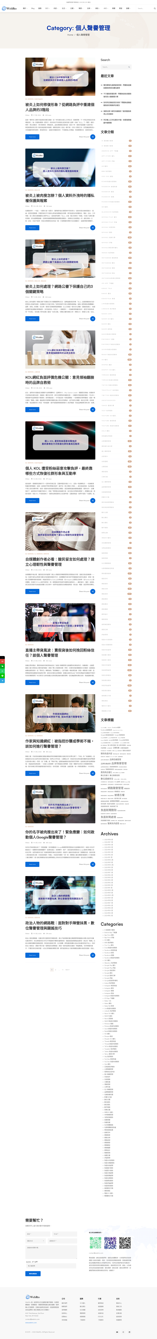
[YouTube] (117, 1332)
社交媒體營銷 (116, 563)
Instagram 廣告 (116, 263)
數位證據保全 (107, 778)
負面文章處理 (116, 665)
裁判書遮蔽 (124, 798)
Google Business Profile (117, 730)
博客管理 (116, 471)
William (27, 115)
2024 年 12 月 (108, 890)
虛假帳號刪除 (116, 624)
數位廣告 (116, 517)
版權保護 (116, 558)
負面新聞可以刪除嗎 (105, 813)
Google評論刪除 (104, 737)
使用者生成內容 (116, 446)
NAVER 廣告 (116, 324)
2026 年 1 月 (108, 857)
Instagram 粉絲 (116, 273)
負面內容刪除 (111, 804)
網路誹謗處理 (111, 791)
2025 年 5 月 (108, 877)
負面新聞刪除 (109, 810)
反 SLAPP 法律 (113, 756)
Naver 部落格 (116, 329)
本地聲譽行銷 (104, 782)
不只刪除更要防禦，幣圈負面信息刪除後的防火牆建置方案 (117, 95)
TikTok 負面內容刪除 (116, 385)
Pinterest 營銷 (116, 339)
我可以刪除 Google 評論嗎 (118, 772)
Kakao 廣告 (116, 293)
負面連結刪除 (120, 817)
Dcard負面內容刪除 (116, 181)
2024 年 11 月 (108, 893)
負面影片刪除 (116, 660)
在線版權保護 (116, 492)
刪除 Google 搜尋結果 (117, 750)
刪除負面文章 (116, 754)
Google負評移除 (124, 740)
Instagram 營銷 (116, 268)
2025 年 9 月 (108, 867)
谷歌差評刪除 (115, 801)
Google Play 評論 (116, 222)
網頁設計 (116, 614)
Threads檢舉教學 (115, 742)
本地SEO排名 (123, 779)
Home (70, 34)
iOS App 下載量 (116, 283)
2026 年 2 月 (108, 855)
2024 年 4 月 (108, 910)
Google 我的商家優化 (114, 732)
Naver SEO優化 (116, 319)
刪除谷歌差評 (127, 750)
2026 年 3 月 (108, 852)
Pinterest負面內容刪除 (116, 344)
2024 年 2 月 (108, 915)
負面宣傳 (127, 804)
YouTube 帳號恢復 (116, 420)
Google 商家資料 (116, 227)
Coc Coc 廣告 (116, 176)
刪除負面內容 (106, 753)
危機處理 (108, 756)
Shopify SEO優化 (116, 370)
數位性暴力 (105, 775)
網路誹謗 (43, 281)
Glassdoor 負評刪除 (116, 212)
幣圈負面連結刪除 (119, 769)
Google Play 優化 (116, 217)
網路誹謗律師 (104, 791)
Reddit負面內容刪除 (116, 354)
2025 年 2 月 (108, 885)
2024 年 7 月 (108, 903)
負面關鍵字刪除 (105, 820)
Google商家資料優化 (116, 247)
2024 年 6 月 (108, 905)
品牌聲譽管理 (116, 487)
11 (63, 970)
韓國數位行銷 (116, 711)
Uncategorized (116, 400)
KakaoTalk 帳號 (116, 298)
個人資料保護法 (121, 745)
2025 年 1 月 (108, 888)
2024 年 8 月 (108, 900)
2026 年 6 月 (108, 845)
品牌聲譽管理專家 (105, 767)
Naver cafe (116, 314)
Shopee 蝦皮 (116, 364)
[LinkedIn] (129, 1332)
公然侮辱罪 (109, 748)
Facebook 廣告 (116, 191)
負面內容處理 (116, 650)
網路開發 (116, 599)
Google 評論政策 (121, 737)
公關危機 (37, 372)
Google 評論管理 (104, 740)
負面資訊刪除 (116, 690)
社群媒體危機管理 (118, 784)
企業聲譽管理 (116, 441)
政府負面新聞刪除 (116, 507)
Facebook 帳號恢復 (116, 186)
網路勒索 (116, 583)
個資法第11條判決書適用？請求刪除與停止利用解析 (117, 112)
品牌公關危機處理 (105, 759)
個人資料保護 (112, 745)
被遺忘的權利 (111, 798)
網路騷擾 (116, 609)
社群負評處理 (126, 784)
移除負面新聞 (104, 788)
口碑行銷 (116, 476)
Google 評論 (116, 242)
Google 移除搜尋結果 (107, 735)
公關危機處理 (124, 748)
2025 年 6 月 (108, 875)
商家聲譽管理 (114, 767)
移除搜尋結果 (116, 573)
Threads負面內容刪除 (116, 380)
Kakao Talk (116, 288)
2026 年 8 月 (108, 840)
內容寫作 (116, 456)
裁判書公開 (117, 798)
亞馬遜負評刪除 (116, 436)
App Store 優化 (116, 156)
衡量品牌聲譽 (111, 795)
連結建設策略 (121, 820)
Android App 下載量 (116, 151)
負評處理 (103, 804)
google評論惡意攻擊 (112, 737)
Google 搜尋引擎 (116, 237)
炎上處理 (117, 782)
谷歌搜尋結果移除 (124, 801)
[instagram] (123, 1332)
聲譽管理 (46, 554)
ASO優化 (116, 166)
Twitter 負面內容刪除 (116, 395)
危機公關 (103, 756)
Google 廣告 (116, 232)
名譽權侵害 (120, 756)
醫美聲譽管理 (104, 823)
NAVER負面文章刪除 (116, 334)
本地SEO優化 (116, 538)
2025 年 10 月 (108, 865)
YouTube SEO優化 (116, 415)
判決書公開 (103, 750)
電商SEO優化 (116, 706)
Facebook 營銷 (116, 197)
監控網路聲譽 (104, 784)
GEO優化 (116, 207)
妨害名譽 (103, 769)
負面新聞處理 (116, 670)
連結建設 (116, 700)
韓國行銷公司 (123, 823)
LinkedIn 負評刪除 (116, 309)
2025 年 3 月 (108, 883)
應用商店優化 (106, 772)
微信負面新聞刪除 (116, 502)
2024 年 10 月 (108, 895)
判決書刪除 (109, 750)
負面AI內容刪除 (116, 639)
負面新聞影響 (114, 813)
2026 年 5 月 (108, 847)
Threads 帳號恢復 (116, 375)
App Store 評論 (116, 161)
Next (68, 970)
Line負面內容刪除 (116, 303)
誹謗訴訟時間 (105, 801)
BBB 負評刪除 (116, 171)
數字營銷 (116, 527)
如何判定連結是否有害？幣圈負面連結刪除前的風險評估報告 (117, 103)
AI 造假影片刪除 (116, 146)
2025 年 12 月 (108, 860)
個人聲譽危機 (104, 745)
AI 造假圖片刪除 (116, 140)
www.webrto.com (31, 1323)
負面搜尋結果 (105, 806)
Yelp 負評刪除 (116, 410)
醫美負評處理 (113, 823)
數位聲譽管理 (115, 775)
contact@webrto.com (96, 1253)
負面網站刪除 (116, 680)
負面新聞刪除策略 (121, 810)
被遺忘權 (116, 629)
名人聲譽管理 (38, 554)
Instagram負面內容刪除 (116, 278)
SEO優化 (116, 359)
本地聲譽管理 (116, 543)
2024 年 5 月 (108, 908)
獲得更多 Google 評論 (125, 782)
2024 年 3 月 (108, 913)
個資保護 (129, 745)
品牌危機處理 (106, 764)
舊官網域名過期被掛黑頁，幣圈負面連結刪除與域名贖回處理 (117, 86)
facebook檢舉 (116, 727)
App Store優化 (104, 727)
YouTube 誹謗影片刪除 (124, 742)
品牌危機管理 (115, 759)
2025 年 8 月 (108, 870)
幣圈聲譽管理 (110, 769)
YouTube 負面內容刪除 (116, 426)
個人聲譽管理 (29, 99)
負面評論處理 (38, 99)
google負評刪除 (113, 740)
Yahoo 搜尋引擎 (116, 405)
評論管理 (116, 634)
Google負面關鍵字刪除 (106, 742)
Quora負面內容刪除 (116, 349)
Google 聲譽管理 (119, 735)
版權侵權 (116, 553)
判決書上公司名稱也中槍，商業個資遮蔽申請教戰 (117, 121)
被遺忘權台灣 (104, 798)
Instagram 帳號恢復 (116, 258)
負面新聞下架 (114, 806)
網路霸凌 (116, 604)
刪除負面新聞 (123, 754)
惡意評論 (125, 769)
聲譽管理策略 (104, 795)
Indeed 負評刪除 (116, 252)
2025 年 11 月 (108, 862)
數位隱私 (116, 522)
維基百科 (116, 578)
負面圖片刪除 (116, 655)
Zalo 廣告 (116, 431)
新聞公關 (116, 532)
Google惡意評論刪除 (105, 732)
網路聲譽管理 (115, 788)
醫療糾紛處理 (128, 820)
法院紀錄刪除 (116, 548)
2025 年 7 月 (108, 872)
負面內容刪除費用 (120, 804)
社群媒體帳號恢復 (116, 568)
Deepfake (109, 727)
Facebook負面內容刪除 (116, 202)
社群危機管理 (111, 784)
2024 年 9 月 (108, 898)
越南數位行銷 (116, 695)
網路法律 (37, 190)
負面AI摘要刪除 (116, 644)
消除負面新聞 (111, 782)
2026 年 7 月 (108, 842)
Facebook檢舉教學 (106, 730)
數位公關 (116, 512)
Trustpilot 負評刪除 (116, 390)
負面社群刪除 (116, 675)
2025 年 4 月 (108, 880)
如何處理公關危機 (123, 767)
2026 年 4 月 (108, 850)
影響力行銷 (116, 497)
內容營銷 (116, 461)
